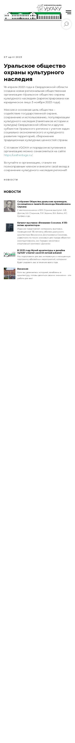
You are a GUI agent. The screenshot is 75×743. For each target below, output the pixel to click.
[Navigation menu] (68, 12)
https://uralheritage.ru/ (18, 155)
